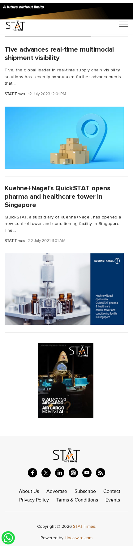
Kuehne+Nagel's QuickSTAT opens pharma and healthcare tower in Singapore (57, 196)
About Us (29, 491)
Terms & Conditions (77, 500)
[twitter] (46, 472)
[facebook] (32, 472)
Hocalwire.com (78, 537)
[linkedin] (59, 472)
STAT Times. (84, 526)
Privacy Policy (34, 500)
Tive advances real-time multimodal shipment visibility (59, 53)
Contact (111, 491)
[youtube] (87, 472)
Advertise (56, 491)
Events (112, 500)
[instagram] (73, 472)
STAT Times (15, 94)
